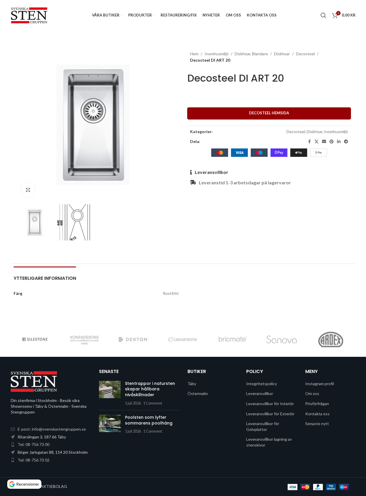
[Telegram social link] (346, 142)
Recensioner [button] (27, 484)
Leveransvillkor (211, 172)
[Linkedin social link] (338, 142)
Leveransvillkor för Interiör (270, 403)
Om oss (312, 393)
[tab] (45, 275)
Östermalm (197, 393)
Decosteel (305, 53)
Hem (194, 53)
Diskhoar (282, 53)
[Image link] (34, 381)
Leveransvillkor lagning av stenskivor (269, 442)
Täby (191, 383)
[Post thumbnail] (110, 393)
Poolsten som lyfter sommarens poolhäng (148, 420)
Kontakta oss (317, 413)
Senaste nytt (317, 423)
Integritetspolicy (261, 383)
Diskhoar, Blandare (251, 53)
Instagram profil (319, 383)
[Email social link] (324, 142)
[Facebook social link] (309, 142)
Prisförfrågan (317, 403)
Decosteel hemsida (269, 113)
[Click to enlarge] (28, 189)
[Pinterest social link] (331, 142)
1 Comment (152, 403)
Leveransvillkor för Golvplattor (262, 426)
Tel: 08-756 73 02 (33, 460)
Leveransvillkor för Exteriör (270, 413)
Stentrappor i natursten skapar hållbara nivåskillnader (150, 389)
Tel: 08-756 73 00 (33, 444)
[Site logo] (29, 14)
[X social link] (316, 142)
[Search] (323, 15)
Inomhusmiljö (217, 53)
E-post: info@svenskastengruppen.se (52, 429)
